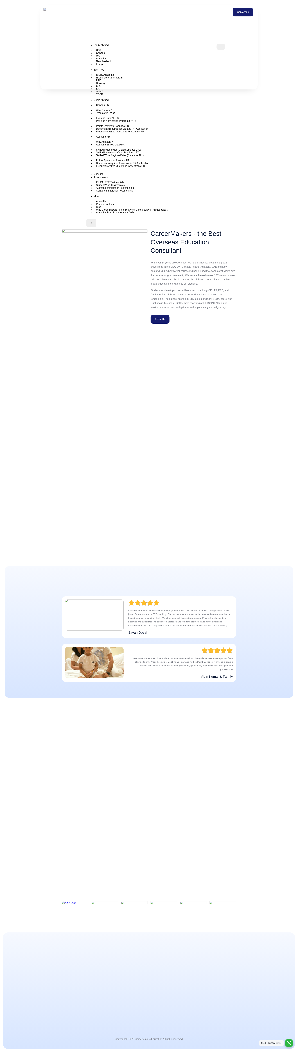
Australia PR (103, 136)
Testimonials (101, 177)
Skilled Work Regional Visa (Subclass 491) (120, 155)
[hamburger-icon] (221, 47)
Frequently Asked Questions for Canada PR (120, 131)
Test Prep (99, 69)
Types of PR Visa (105, 113)
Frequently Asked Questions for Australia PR (120, 166)
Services (98, 174)
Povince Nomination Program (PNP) (116, 121)
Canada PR (102, 105)
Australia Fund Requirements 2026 (115, 212)
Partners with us (105, 204)
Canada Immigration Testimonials (114, 190)
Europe (100, 64)
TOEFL (100, 94)
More (96, 196)
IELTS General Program (109, 77)
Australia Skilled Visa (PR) (110, 144)
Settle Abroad (101, 100)
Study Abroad (101, 45)
